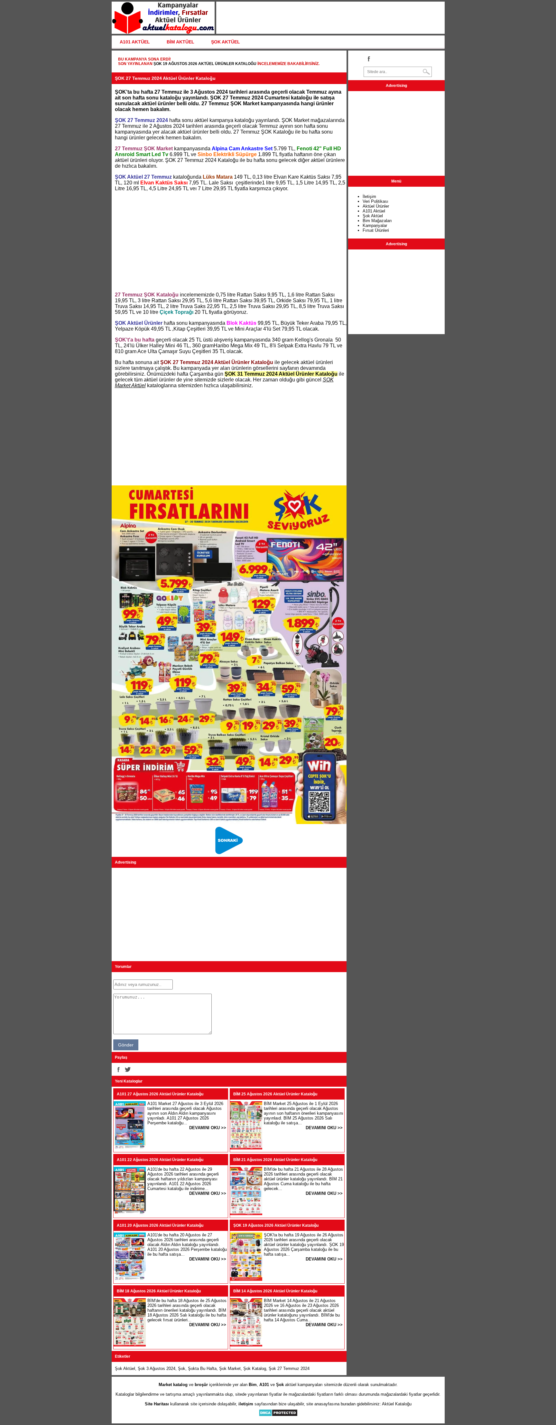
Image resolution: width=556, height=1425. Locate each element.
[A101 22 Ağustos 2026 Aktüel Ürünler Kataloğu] (130, 1213)
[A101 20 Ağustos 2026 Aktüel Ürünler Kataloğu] (130, 1279)
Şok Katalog (254, 1368)
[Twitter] (128, 1069)
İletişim (369, 196)
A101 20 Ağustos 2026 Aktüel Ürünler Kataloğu (160, 1225)
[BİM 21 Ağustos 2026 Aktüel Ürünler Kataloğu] (246, 1213)
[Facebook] (118, 1069)
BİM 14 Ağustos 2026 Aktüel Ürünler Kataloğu (275, 1291)
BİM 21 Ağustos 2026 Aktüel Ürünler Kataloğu (275, 1160)
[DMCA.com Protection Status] (278, 1415)
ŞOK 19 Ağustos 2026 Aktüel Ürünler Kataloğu (204, 63)
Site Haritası (157, 1404)
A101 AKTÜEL (135, 41)
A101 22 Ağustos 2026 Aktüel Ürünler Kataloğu (160, 1160)
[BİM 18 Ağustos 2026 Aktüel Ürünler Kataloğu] (130, 1345)
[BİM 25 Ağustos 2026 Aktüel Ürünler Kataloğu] (246, 1148)
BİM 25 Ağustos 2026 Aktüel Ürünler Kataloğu (275, 1094)
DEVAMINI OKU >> (207, 1127)
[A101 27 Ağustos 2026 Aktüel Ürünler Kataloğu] (130, 1148)
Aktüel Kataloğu (397, 1404)
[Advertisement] (229, 242)
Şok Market (230, 1368)
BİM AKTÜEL (180, 41)
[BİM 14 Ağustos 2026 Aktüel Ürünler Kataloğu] (246, 1345)
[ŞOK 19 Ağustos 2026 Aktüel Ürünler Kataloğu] (246, 1279)
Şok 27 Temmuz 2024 (289, 1368)
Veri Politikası (375, 201)
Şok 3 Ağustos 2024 (156, 1368)
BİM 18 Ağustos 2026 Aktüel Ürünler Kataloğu (159, 1291)
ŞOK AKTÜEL (225, 41)
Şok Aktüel (125, 1368)
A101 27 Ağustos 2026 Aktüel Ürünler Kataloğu (160, 1094)
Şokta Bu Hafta (202, 1368)
